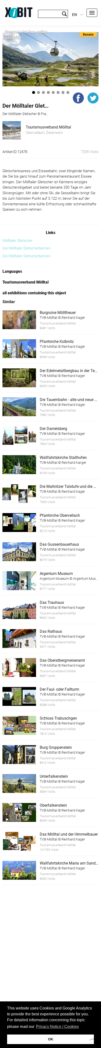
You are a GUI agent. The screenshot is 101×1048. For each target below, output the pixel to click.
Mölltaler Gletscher (17, 240)
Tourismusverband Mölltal (48, 127)
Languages (12, 271)
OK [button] (50, 1039)
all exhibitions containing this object (34, 293)
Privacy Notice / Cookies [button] (57, 1026)
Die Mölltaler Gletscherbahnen (26, 248)
